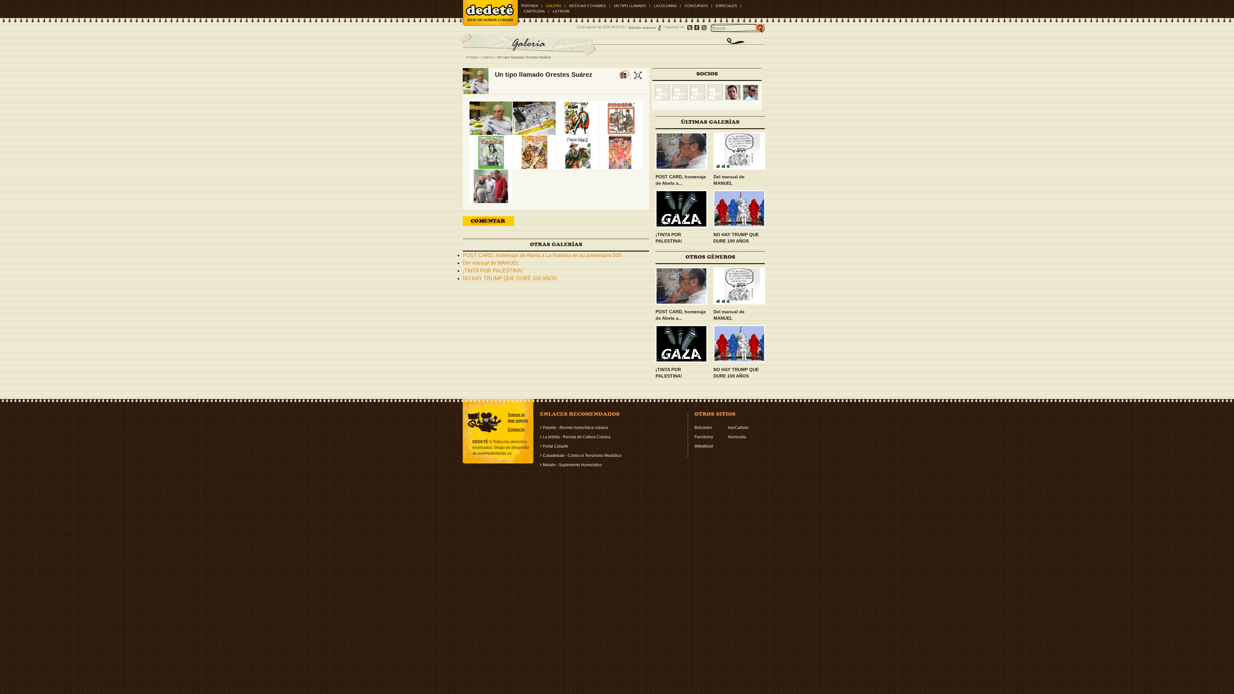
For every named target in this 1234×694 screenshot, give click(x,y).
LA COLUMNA (665, 6)
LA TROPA (561, 11)
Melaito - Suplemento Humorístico (572, 465)
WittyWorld (703, 446)
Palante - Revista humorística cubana (575, 427)
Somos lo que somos (518, 418)
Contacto (516, 429)
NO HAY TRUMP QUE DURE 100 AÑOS (510, 278)
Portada (529, 6)
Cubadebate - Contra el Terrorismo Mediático (582, 455)
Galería (488, 57)
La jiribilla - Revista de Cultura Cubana (577, 437)
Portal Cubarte (555, 446)
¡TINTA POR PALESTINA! (493, 270)
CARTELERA (534, 11)
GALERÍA (553, 6)
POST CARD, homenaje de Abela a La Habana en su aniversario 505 (542, 255)
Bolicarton (703, 427)
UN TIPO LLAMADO (630, 6)
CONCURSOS (696, 6)
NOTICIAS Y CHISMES (587, 6)
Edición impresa (642, 28)
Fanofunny (703, 437)
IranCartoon (738, 427)
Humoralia (737, 437)
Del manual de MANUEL (491, 263)
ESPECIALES (726, 6)
